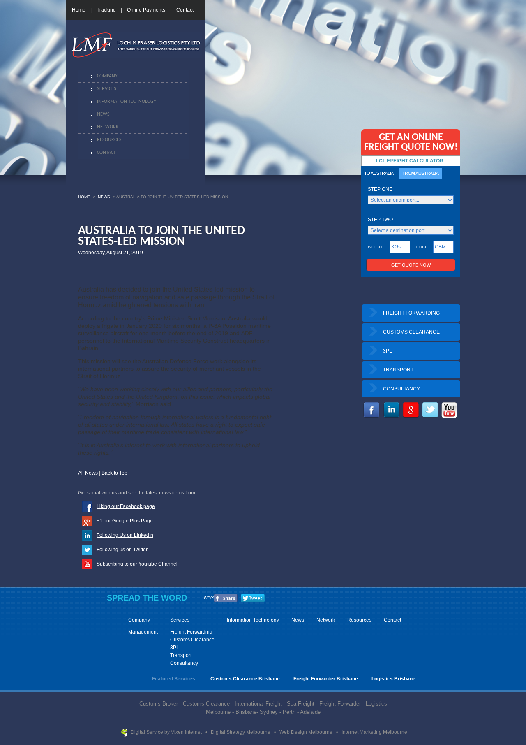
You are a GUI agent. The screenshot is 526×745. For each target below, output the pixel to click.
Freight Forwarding (191, 632)
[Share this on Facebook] (226, 600)
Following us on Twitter (122, 549)
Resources (109, 139)
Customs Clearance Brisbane (245, 679)
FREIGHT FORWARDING (411, 313)
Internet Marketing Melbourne (374, 732)
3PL (387, 351)
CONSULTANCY (401, 389)
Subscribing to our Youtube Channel (137, 564)
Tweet (208, 598)
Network (107, 127)
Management (143, 632)
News (103, 114)
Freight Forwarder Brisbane (325, 679)
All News (88, 473)
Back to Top (114, 473)
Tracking (106, 10)
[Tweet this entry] (253, 600)
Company (107, 76)
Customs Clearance (192, 640)
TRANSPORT (398, 370)
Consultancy (184, 663)
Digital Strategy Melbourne (241, 732)
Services (106, 88)
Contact (185, 10)
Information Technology (126, 101)
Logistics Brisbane (393, 679)
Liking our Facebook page (126, 506)
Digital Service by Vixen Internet (167, 732)
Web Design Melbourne (306, 732)
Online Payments (146, 10)
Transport (180, 655)
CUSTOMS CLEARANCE (411, 332)
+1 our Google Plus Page (125, 521)
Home (78, 10)
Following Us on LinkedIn (125, 535)
